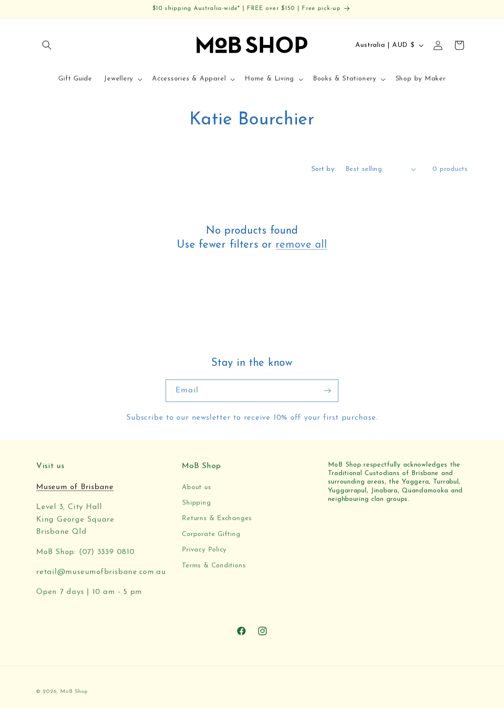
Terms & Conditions (214, 565)
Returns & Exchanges (217, 518)
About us (196, 487)
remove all (301, 245)
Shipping (196, 502)
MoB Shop (73, 691)
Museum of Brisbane (75, 487)
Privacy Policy (204, 549)
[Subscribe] (327, 390)
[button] (46, 45)
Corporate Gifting (211, 534)
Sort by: (323, 169)
